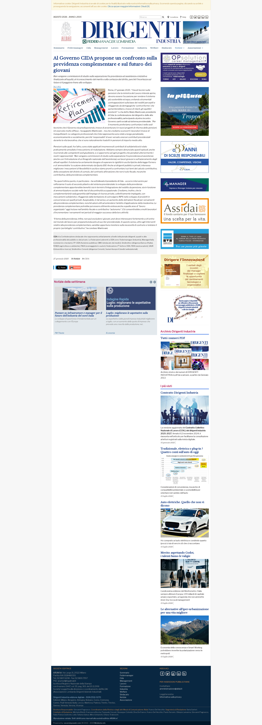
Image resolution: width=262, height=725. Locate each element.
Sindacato (167, 48)
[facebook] (191, 17)
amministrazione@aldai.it (171, 689)
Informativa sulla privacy (170, 697)
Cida (88, 48)
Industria (142, 48)
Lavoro (114, 48)
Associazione (195, 48)
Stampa (76, 267)
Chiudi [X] (145, 6)
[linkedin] (203, 17)
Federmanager (75, 48)
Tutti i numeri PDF (173, 338)
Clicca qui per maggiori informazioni (124, 6)
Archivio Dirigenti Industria (177, 331)
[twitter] (195, 17)
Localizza (173, 17)
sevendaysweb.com (72, 723)
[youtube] (199, 17)
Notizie (179, 48)
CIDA (86, 259)
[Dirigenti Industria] (131, 32)
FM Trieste (59, 333)
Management (101, 48)
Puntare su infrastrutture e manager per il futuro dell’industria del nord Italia (78, 314)
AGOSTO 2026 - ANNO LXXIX (67, 17)
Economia (110, 333)
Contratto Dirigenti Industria (179, 392)
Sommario (59, 48)
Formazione (128, 48)
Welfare (154, 48)
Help (184, 17)
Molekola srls (99, 723)
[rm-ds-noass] (196, 32)
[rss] (207, 17)
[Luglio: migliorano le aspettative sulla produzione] (131, 298)
